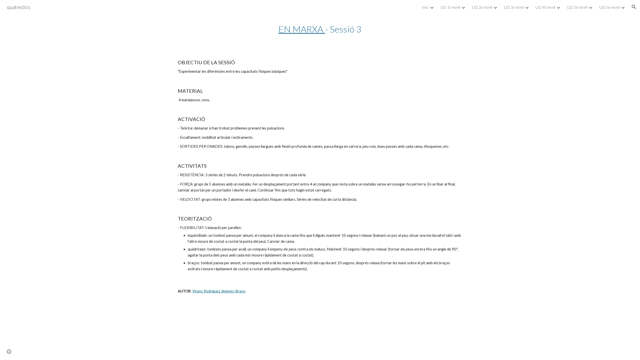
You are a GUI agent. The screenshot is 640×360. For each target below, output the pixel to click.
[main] (320, 29)
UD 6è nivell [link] (609, 7)
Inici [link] (425, 7)
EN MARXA (301, 29)
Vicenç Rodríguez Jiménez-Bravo (219, 291)
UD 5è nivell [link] (577, 7)
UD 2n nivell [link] (482, 7)
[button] (634, 7)
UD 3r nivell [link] (514, 7)
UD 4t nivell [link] (545, 7)
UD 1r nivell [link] (450, 7)
